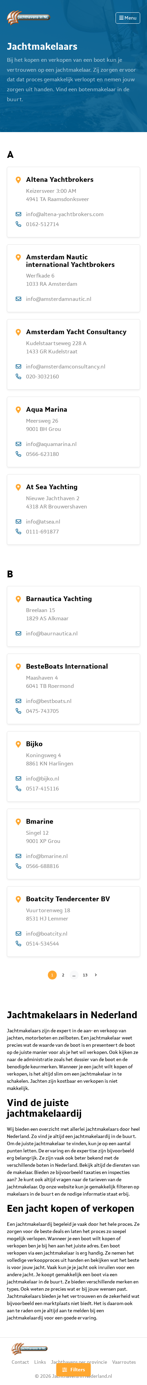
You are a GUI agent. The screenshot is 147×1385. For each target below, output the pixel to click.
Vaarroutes (124, 1362)
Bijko (34, 744)
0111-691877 (42, 531)
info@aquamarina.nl (51, 444)
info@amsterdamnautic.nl (58, 299)
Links (40, 1362)
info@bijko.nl (42, 778)
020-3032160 (42, 376)
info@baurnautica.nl (52, 633)
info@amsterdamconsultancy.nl (65, 366)
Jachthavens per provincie (79, 1362)
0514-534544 (42, 943)
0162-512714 (42, 224)
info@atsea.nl (43, 521)
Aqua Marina (46, 409)
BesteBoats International (67, 666)
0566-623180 (42, 454)
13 (86, 975)
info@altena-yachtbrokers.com (65, 214)
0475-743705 (42, 711)
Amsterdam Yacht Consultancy (76, 332)
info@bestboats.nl (48, 701)
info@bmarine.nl (47, 856)
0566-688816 (42, 866)
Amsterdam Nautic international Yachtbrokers (70, 261)
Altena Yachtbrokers (60, 179)
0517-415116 (42, 788)
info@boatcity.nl (46, 933)
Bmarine (39, 821)
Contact (20, 1362)
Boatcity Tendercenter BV (68, 899)
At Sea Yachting (52, 487)
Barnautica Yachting (59, 599)
